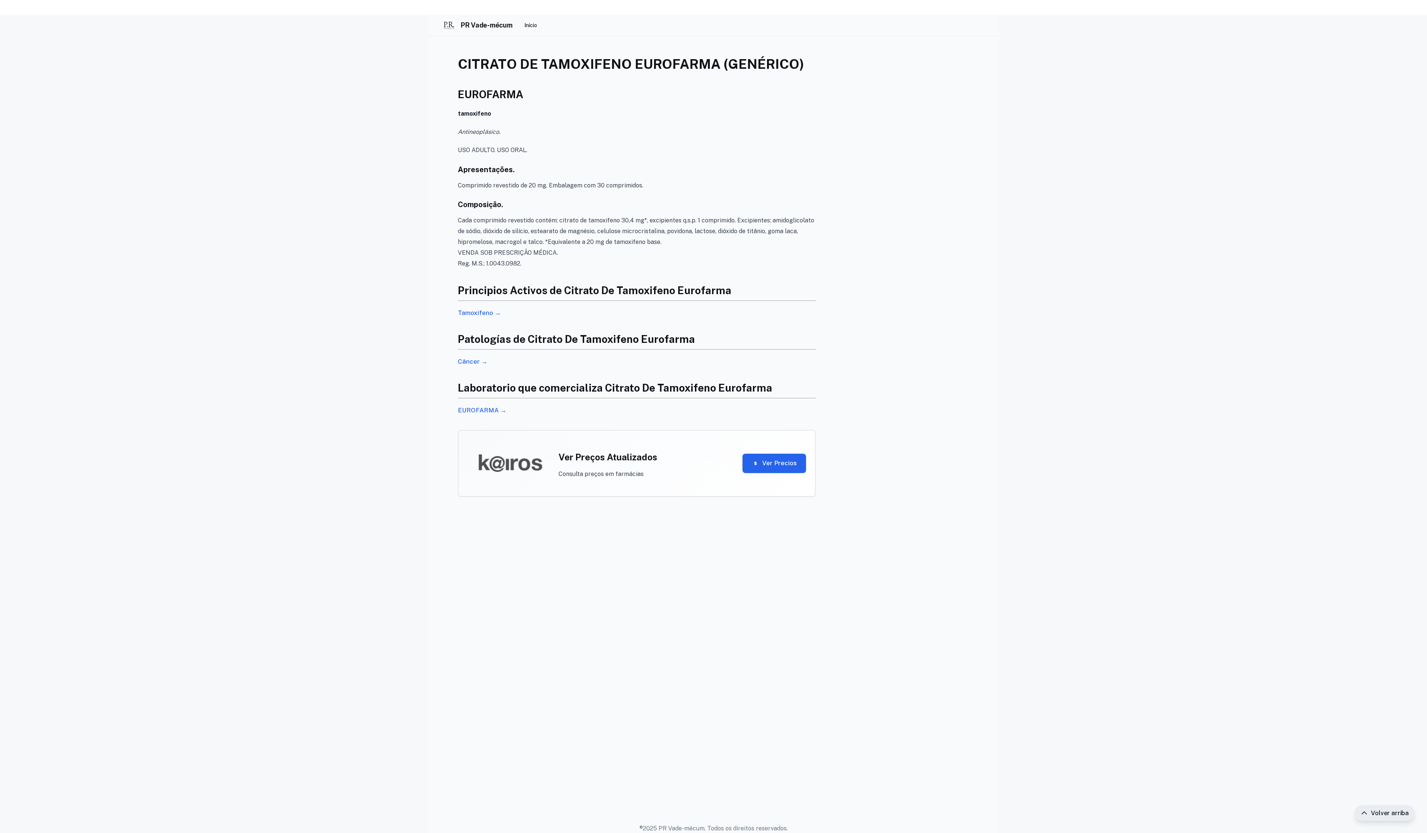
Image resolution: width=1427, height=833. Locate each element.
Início (530, 25)
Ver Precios (779, 463)
